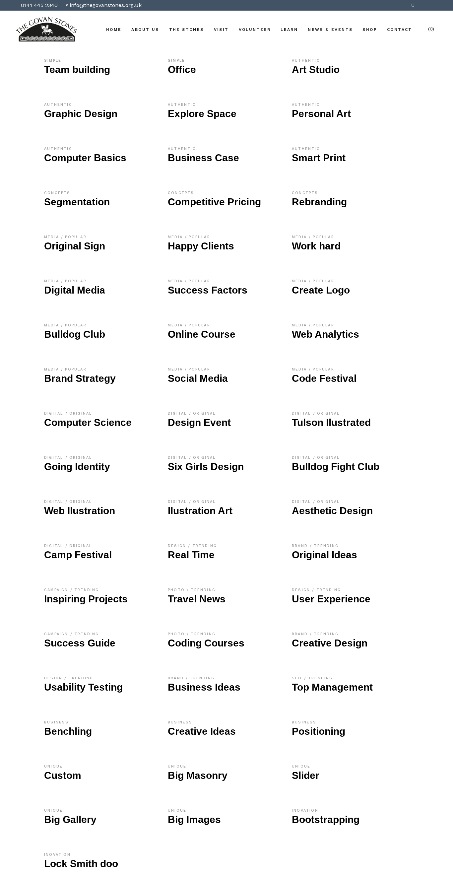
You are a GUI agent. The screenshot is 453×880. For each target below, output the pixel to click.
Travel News (197, 598)
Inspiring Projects (86, 598)
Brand (301, 546)
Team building (77, 69)
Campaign (57, 590)
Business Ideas (204, 687)
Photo (177, 590)
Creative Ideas (202, 731)
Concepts (57, 193)
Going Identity (77, 466)
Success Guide (79, 643)
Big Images (194, 819)
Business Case (203, 157)
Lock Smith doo (81, 863)
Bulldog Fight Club (335, 466)
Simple (52, 60)
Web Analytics (325, 334)
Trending (204, 546)
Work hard (316, 245)
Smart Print (319, 157)
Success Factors (207, 290)
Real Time (191, 554)
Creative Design (329, 643)
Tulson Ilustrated (331, 422)
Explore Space (202, 113)
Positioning (318, 731)
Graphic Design (80, 113)
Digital (54, 413)
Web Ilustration (79, 510)
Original (80, 413)
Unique (53, 766)
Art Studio (316, 69)
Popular (75, 237)
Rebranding (319, 201)
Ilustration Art (200, 510)
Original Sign (74, 245)
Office (182, 69)
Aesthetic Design (332, 510)
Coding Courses (206, 643)
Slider (305, 775)
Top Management (332, 687)
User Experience (331, 598)
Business (56, 722)
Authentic (306, 60)
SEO (298, 678)
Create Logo (321, 290)
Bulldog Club (74, 334)
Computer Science (88, 422)
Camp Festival (78, 554)
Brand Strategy (80, 378)
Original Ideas (324, 554)
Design (178, 546)
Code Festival (324, 378)
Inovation (305, 810)
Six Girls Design (206, 466)
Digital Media (74, 290)
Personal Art (321, 113)
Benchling (68, 731)
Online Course (201, 334)
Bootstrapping (325, 819)
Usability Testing (83, 687)
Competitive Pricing (214, 201)
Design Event (199, 422)
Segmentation (77, 201)
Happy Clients (201, 245)
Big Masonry (197, 775)
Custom (62, 775)
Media (52, 237)
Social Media (198, 378)
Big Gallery (70, 819)
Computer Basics (85, 157)
